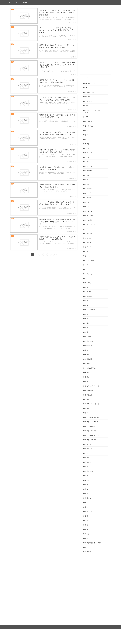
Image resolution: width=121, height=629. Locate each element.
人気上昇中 (88, 296)
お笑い (87, 130)
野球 (86, 529)
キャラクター (89, 166)
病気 (86, 475)
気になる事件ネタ (90, 426)
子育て (87, 354)
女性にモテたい (90, 341)
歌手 (86, 413)
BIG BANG (88, 101)
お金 (86, 135)
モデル (87, 278)
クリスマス (88, 170)
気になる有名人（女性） (93, 435)
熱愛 (86, 466)
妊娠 (86, 350)
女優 (86, 332)
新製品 (87, 377)
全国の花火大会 (90, 309)
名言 (86, 318)
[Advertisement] (95, 41)
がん (86, 139)
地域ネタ (88, 323)
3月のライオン (89, 92)
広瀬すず (88, 363)
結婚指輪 (88, 498)
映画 (86, 381)
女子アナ (88, 336)
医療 (86, 314)
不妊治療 (88, 292)
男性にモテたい (90, 471)
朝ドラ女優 (88, 395)
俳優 (86, 300)
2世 (86, 88)
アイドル (88, 144)
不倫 (86, 287)
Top (116, 624)
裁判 (86, 507)
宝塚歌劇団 (88, 359)
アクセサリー (89, 148)
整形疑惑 (88, 372)
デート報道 (88, 220)
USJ (86, 117)
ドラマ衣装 (88, 233)
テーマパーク (89, 215)
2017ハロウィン (90, 83)
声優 (86, 327)
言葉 (86, 516)
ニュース (88, 238)
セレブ (87, 202)
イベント (88, 162)
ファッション (89, 242)
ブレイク (88, 256)
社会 (86, 489)
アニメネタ (88, 153)
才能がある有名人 (90, 368)
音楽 (86, 547)
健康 (86, 305)
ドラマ (87, 229)
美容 (86, 502)
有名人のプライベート (92, 386)
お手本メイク (89, 126)
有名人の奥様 (89, 390)
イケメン (88, 157)
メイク (87, 269)
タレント (88, 206)
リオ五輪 (88, 283)
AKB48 (87, 96)
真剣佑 (87, 480)
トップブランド (90, 224)
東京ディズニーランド (92, 404)
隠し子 (87, 534)
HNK (86, 105)
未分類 (87, 399)
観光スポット (89, 511)
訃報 (86, 520)
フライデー (88, 247)
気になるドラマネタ (91, 422)
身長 (86, 525)
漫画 (86, 453)
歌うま (87, 408)
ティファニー (89, 211)
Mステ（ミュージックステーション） (94, 111)
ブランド (88, 251)
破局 (86, 484)
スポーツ (88, 197)
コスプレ (88, 179)
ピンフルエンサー (18, 2)
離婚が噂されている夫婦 (93, 543)
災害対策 (88, 462)
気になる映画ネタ (90, 431)
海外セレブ (88, 448)
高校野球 (88, 552)
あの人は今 (88, 121)
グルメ (87, 175)
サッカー (88, 184)
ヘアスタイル (89, 260)
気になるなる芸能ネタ (92, 417)
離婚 (86, 538)
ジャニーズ (88, 188)
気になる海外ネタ (90, 440)
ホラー (87, 265)
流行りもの (88, 444)
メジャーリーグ (90, 274)
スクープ (88, 193)
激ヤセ (87, 457)
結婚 (86, 493)
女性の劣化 (88, 345)
